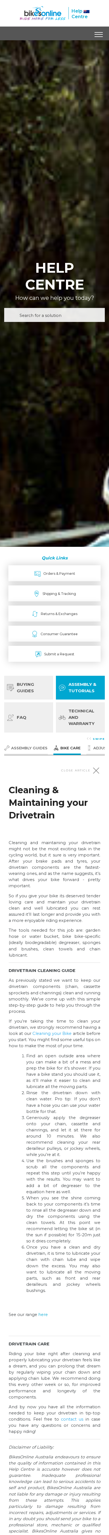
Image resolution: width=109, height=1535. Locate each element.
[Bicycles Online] (43, 13)
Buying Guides (25, 687)
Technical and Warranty (81, 717)
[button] (98, 33)
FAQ (21, 717)
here (43, 1314)
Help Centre (80, 13)
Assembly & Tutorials (82, 687)
